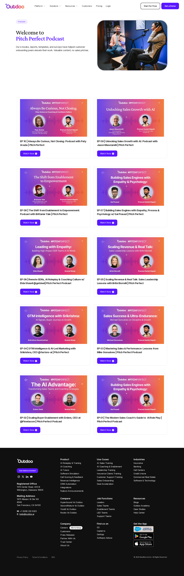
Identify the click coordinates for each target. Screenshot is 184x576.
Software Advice (104, 538)
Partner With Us (67, 538)
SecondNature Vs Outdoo (72, 505)
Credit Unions (140, 473)
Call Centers (139, 470)
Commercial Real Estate (144, 477)
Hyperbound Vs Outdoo (71, 502)
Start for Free (150, 6)
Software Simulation (69, 473)
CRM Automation (68, 484)
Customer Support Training (109, 477)
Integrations (65, 487)
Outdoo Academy (142, 505)
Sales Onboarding (105, 480)
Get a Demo (170, 6)
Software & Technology (144, 480)
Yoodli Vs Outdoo (68, 509)
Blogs (136, 502)
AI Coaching (66, 466)
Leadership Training (106, 470)
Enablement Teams (106, 509)
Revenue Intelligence (70, 480)
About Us (64, 545)
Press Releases (67, 535)
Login (108, 6)
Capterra (101, 531)
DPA (53, 557)
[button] (40, 5)
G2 (98, 527)
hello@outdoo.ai (26, 514)
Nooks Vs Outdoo (68, 512)
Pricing (99, 6)
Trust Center (66, 542)
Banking (137, 466)
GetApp (100, 534)
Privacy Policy (22, 557)
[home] (17, 5)
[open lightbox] (132, 45)
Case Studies (139, 509)
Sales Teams (103, 505)
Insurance (138, 463)
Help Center (139, 512)
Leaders (100, 502)
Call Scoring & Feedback (71, 477)
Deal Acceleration (105, 484)
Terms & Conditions (39, 557)
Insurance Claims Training (109, 473)
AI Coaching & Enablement (109, 466)
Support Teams (104, 516)
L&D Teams (102, 512)
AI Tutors (64, 470)
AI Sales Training (105, 463)
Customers (87, 6)
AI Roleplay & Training (70, 463)
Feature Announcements (71, 491)
